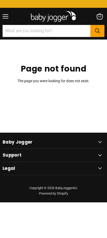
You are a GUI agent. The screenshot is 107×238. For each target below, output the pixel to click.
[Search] (97, 31)
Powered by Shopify (53, 193)
